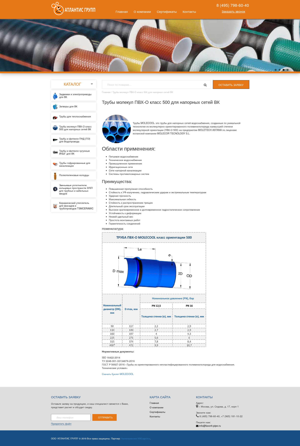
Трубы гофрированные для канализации (74, 164)
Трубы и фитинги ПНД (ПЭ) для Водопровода (74, 140)
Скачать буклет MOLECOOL (118, 374)
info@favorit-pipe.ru (209, 425)
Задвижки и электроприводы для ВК (75, 95)
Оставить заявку (231, 85)
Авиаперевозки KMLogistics (135, 438)
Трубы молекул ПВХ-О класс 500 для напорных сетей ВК (75, 128)
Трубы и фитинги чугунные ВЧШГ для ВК (74, 152)
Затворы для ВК (68, 106)
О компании (142, 11)
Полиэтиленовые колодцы (74, 175)
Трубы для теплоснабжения (75, 116)
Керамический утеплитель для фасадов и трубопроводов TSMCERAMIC (76, 205)
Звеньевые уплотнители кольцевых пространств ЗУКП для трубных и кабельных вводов (76, 189)
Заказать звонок (233, 11)
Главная (122, 11)
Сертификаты (167, 11)
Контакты (189, 11)
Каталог (72, 84)
